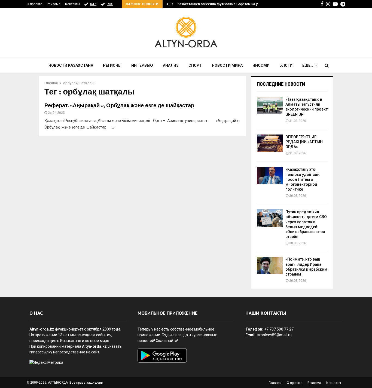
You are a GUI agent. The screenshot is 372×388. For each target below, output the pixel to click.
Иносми (261, 65)
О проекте (34, 4)
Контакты (72, 4)
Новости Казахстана (70, 65)
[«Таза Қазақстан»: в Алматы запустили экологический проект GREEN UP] (270, 105)
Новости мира (227, 65)
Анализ (171, 65)
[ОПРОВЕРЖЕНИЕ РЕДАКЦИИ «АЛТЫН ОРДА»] (270, 143)
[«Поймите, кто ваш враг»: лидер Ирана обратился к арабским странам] (270, 265)
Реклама (53, 4)
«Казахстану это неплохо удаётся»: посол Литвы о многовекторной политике (302, 179)
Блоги (285, 65)
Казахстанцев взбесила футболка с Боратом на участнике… (226, 4)
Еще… (307, 65)
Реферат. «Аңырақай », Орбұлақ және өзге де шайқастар (119, 105)
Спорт (195, 65)
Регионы (112, 65)
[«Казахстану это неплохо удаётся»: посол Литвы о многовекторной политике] (270, 175)
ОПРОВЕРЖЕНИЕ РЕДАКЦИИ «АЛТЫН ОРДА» (304, 142)
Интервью (142, 65)
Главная (275, 383)
